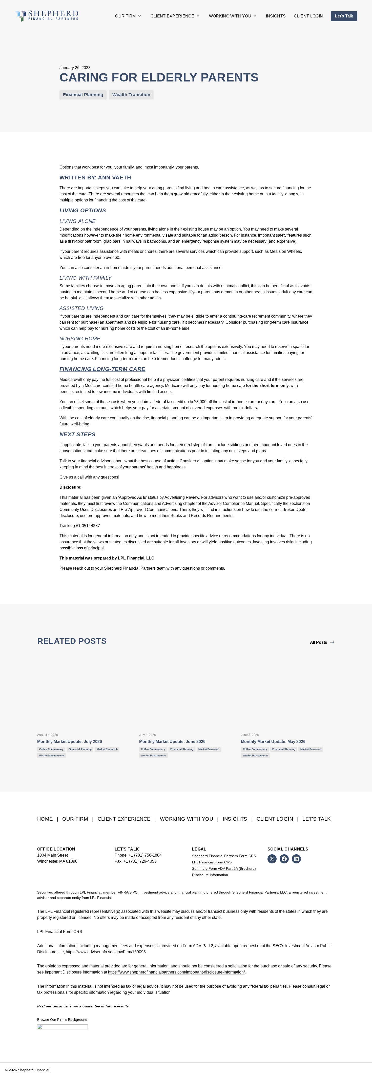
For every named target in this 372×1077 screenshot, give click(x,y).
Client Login (275, 819)
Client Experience (124, 819)
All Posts (318, 642)
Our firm (75, 819)
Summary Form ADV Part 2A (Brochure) (224, 868)
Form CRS (72, 931)
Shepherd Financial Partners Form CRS (224, 856)
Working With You (186, 819)
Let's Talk (316, 819)
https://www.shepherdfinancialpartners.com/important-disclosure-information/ (176, 972)
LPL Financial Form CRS (212, 862)
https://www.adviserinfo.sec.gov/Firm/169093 (106, 952)
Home (45, 819)
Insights (235, 819)
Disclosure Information (210, 875)
